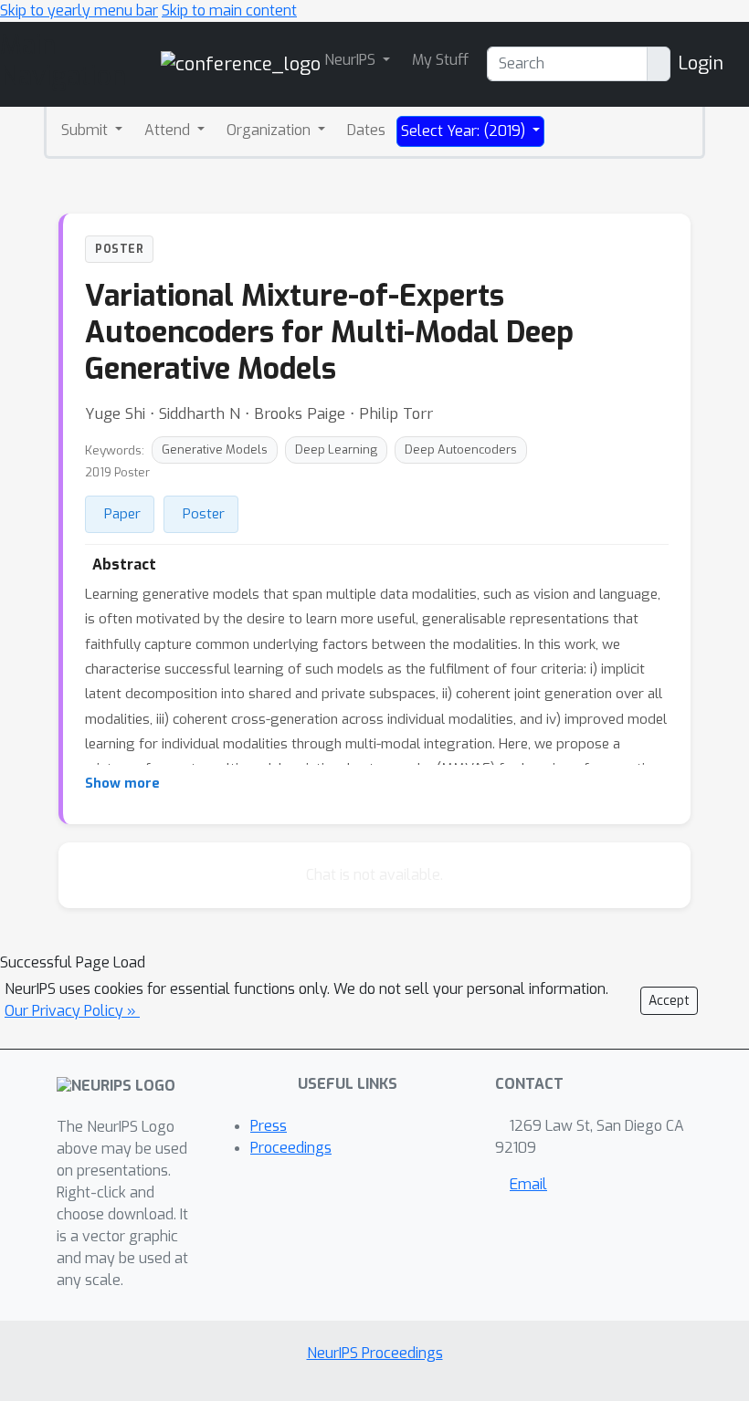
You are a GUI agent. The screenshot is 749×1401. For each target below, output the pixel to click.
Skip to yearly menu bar (79, 10)
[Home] (241, 63)
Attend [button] (169, 130)
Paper (122, 514)
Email (528, 1184)
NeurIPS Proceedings (375, 1353)
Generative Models (215, 449)
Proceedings (291, 1147)
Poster (204, 514)
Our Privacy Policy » (72, 1010)
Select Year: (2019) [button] (465, 131)
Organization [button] (270, 130)
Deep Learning (336, 449)
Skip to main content (229, 10)
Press (268, 1125)
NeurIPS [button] (351, 59)
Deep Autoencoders (461, 449)
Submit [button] (86, 130)
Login (700, 63)
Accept (669, 1000)
